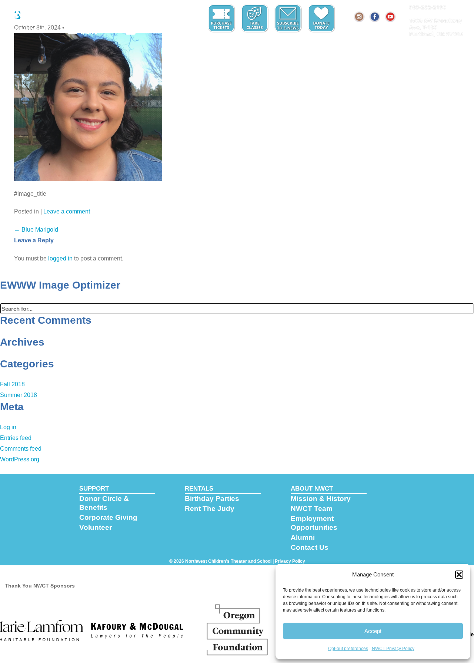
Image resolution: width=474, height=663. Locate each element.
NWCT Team (312, 508)
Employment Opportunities (314, 523)
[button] (459, 574)
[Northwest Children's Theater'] (32, 17)
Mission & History (321, 498)
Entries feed (15, 438)
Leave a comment (66, 211)
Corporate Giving (108, 517)
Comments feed (20, 448)
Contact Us (309, 547)
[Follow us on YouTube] (391, 16)
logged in (60, 258)
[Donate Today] (322, 18)
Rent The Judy (209, 508)
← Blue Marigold (36, 229)
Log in (8, 427)
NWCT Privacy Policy (393, 648)
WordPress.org (19, 459)
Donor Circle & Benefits (104, 503)
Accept (372, 631)
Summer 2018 (18, 395)
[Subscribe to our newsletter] (289, 18)
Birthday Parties (212, 498)
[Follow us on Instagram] (359, 16)
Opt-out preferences (348, 648)
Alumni (303, 537)
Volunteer (95, 527)
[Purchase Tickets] (222, 18)
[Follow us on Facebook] (375, 16)
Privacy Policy (290, 561)
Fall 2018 (12, 384)
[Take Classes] (255, 18)
